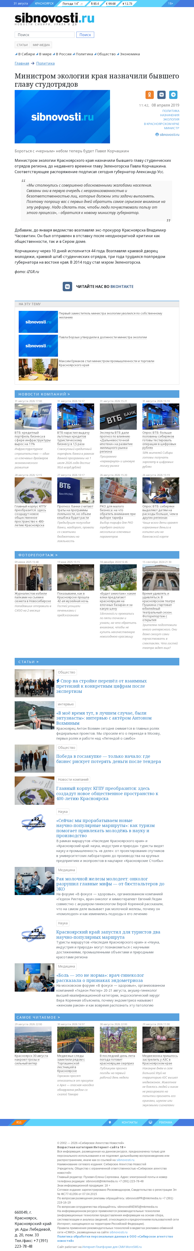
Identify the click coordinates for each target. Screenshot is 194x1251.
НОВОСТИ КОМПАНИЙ (44, 394)
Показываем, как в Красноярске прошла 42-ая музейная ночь (73, 597)
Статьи (22, 45)
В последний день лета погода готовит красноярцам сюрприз (117, 1059)
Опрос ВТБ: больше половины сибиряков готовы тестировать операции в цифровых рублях (159, 440)
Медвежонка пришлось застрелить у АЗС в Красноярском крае (160, 1059)
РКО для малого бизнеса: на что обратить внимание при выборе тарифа (118, 512)
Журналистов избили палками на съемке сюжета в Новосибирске (33, 597)
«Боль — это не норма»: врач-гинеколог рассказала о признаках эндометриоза (100, 977)
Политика (84, 53)
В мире (45, 53)
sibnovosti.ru (125, 1160)
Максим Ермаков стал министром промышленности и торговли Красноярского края (106, 363)
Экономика (130, 53)
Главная (22, 63)
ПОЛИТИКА (171, 111)
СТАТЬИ (28, 661)
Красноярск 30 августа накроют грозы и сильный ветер (31, 1059)
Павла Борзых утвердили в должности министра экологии (103, 337)
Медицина (66, 870)
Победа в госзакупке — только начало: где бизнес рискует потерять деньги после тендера (108, 758)
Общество (106, 53)
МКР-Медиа (41, 45)
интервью (66, 704)
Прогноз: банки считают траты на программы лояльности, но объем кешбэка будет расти (75, 512)
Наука (63, 811)
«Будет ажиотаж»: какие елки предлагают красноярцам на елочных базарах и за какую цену (118, 601)
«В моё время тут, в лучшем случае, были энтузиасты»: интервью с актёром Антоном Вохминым (104, 718)
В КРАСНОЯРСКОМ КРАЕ (161, 124)
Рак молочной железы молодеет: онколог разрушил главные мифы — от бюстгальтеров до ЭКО (110, 884)
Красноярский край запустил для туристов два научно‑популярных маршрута (108, 934)
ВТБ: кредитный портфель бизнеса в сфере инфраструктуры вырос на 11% (33, 438)
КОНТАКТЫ (129, 1122)
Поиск (85, 34)
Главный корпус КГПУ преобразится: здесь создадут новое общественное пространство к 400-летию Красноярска (30, 515)
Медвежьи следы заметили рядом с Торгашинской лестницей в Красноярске (71, 1063)
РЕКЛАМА (165, 1122)
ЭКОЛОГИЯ (171, 119)
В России (63, 53)
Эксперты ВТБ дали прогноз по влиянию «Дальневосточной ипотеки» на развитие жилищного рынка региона (116, 442)
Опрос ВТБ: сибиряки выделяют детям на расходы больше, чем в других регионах (160, 512)
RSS (19, 1122)
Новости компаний (73, 779)
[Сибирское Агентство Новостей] (54, 17)
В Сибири (26, 53)
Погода (68, 4)
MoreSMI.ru (134, 1247)
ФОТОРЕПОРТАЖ (38, 555)
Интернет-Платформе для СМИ (103, 1247)
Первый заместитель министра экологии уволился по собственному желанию (110, 315)
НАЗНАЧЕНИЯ (169, 115)
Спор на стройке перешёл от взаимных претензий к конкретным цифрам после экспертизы (101, 686)
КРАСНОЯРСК (44, 3)
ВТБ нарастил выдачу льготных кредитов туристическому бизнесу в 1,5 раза (73, 438)
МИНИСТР (171, 128)
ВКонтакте (121, 286)
